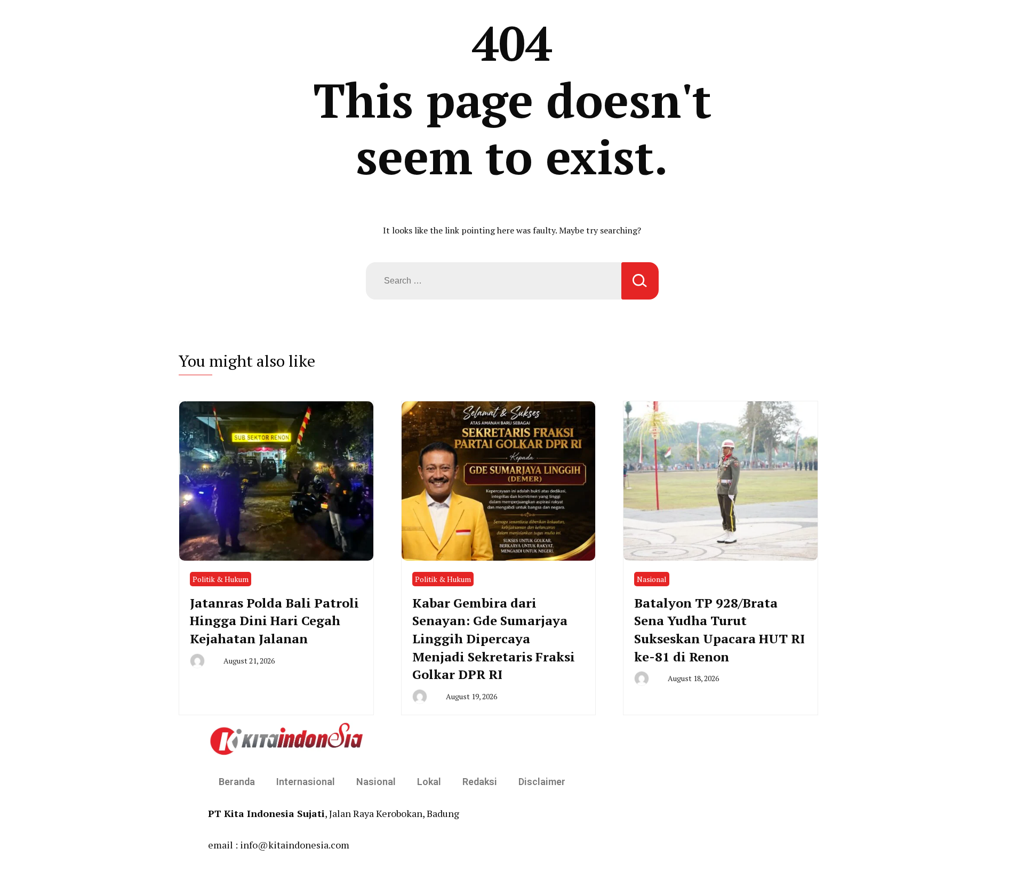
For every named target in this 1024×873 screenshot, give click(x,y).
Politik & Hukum (221, 579)
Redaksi (479, 781)
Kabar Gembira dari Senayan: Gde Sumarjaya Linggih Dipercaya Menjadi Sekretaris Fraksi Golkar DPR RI (493, 638)
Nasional (652, 579)
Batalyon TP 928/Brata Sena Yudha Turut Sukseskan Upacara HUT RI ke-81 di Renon (719, 629)
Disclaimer (541, 781)
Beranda (237, 781)
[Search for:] (493, 281)
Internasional (305, 781)
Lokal (429, 781)
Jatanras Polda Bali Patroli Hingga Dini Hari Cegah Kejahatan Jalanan (274, 620)
